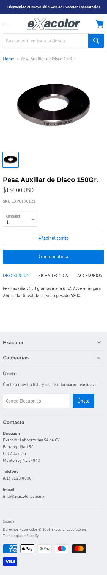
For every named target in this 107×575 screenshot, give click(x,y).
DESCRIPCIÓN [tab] (16, 275)
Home (8, 58)
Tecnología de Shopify (21, 535)
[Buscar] (96, 41)
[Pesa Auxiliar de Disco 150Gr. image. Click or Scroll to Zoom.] (53, 107)
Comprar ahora (53, 256)
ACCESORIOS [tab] (89, 275)
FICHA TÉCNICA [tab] (53, 275)
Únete (83, 401)
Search (8, 521)
